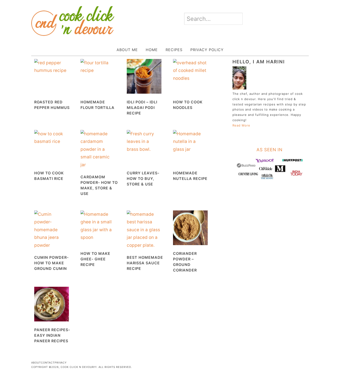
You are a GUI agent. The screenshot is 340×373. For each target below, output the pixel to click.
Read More (241, 125)
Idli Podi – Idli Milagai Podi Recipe (142, 107)
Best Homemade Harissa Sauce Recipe (145, 263)
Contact (48, 362)
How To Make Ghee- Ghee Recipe (95, 259)
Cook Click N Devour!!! (72, 21)
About (36, 362)
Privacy (61, 362)
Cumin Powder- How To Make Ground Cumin (51, 263)
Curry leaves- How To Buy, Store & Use (143, 178)
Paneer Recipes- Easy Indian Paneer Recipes (52, 335)
